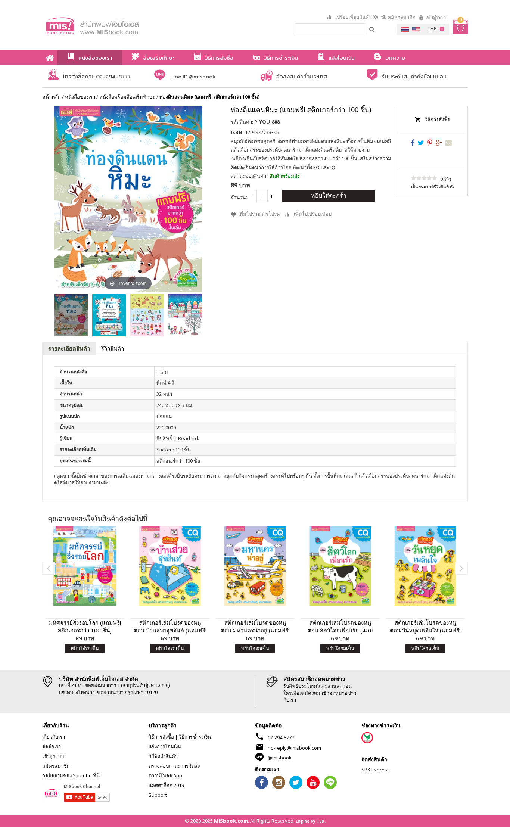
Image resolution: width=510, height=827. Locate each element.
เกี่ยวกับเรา (53, 736)
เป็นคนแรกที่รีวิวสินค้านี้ (432, 186)
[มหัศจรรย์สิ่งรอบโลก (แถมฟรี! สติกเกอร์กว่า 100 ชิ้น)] (84, 566)
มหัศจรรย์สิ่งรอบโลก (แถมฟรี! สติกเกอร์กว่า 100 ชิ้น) (85, 626)
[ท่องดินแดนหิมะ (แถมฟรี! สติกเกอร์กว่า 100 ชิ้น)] (71, 315)
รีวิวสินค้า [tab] (112, 348)
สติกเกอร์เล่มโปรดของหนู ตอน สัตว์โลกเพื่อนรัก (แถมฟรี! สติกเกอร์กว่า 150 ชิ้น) (340, 626)
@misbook (280, 757)
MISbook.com (231, 820)
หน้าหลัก (51, 96)
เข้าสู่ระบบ (436, 17)
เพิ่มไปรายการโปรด (259, 214)
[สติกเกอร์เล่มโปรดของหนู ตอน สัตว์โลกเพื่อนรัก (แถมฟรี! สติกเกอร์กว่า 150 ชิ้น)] (340, 566)
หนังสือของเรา (80, 96)
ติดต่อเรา (51, 746)
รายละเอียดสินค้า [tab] (69, 348)
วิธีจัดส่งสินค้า (163, 756)
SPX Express (375, 769)
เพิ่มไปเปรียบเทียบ (313, 214)
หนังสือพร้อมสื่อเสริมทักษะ (127, 96)
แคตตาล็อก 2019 (166, 785)
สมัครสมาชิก (402, 17)
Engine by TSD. (311, 821)
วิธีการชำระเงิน (195, 736)
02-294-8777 (281, 737)
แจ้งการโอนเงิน (165, 746)
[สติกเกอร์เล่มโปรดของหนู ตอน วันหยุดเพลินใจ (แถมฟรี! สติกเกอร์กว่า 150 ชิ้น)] (425, 566)
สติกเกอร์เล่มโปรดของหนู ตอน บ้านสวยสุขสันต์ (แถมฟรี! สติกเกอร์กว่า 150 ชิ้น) (170, 626)
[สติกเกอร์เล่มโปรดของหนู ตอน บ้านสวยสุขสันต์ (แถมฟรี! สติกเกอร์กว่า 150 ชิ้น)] (169, 566)
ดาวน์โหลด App (165, 775)
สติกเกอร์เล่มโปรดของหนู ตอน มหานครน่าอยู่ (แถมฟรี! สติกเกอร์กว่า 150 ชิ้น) (255, 626)
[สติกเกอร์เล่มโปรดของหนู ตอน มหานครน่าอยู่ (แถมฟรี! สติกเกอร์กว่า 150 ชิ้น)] (255, 566)
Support (158, 795)
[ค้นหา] (372, 29)
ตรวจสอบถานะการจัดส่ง (174, 765)
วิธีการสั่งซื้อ (437, 119)
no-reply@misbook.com (294, 747)
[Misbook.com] (113, 25)
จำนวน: (239, 197)
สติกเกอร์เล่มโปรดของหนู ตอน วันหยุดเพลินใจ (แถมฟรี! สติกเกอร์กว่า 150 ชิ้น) (425, 626)
